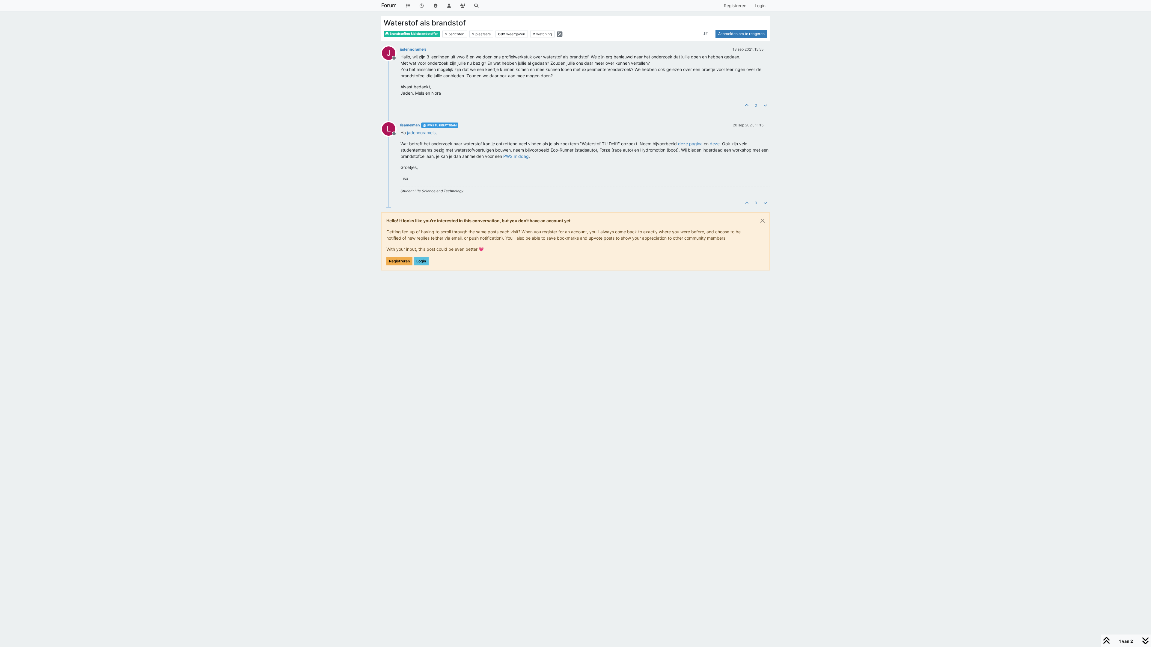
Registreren (399, 261)
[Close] (762, 221)
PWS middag (516, 156)
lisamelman (410, 125)
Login (421, 261)
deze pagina (691, 143)
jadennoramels (413, 49)
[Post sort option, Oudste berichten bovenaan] (706, 34)
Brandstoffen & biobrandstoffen (414, 34)
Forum (389, 5)
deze (715, 143)
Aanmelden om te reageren (741, 33)
